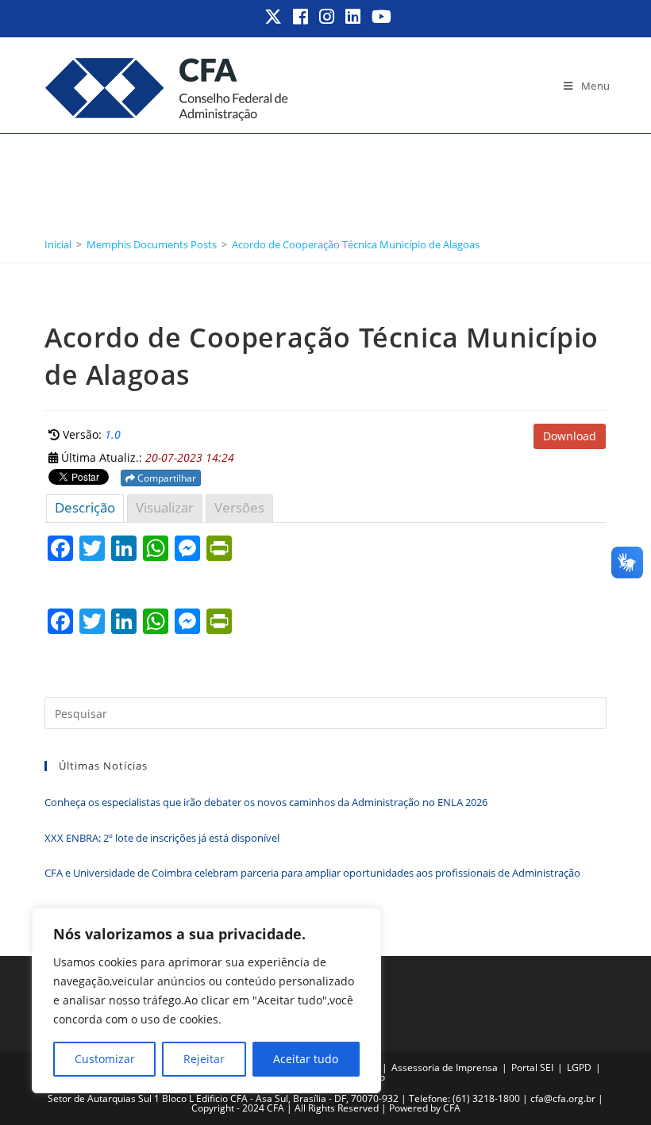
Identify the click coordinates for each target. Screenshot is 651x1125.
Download (569, 435)
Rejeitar (204, 1058)
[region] (206, 1000)
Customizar (105, 1058)
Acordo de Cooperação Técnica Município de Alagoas (356, 244)
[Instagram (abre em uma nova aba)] (327, 16)
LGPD (579, 1067)
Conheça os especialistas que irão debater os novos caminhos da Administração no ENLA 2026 (267, 802)
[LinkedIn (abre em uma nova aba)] (354, 16)
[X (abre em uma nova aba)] (274, 16)
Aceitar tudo (305, 1058)
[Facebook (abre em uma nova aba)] (301, 16)
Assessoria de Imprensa (444, 1067)
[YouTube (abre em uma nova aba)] (379, 16)
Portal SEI (532, 1067)
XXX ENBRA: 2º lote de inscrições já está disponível (161, 838)
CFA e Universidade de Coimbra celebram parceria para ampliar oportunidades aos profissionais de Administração (312, 873)
